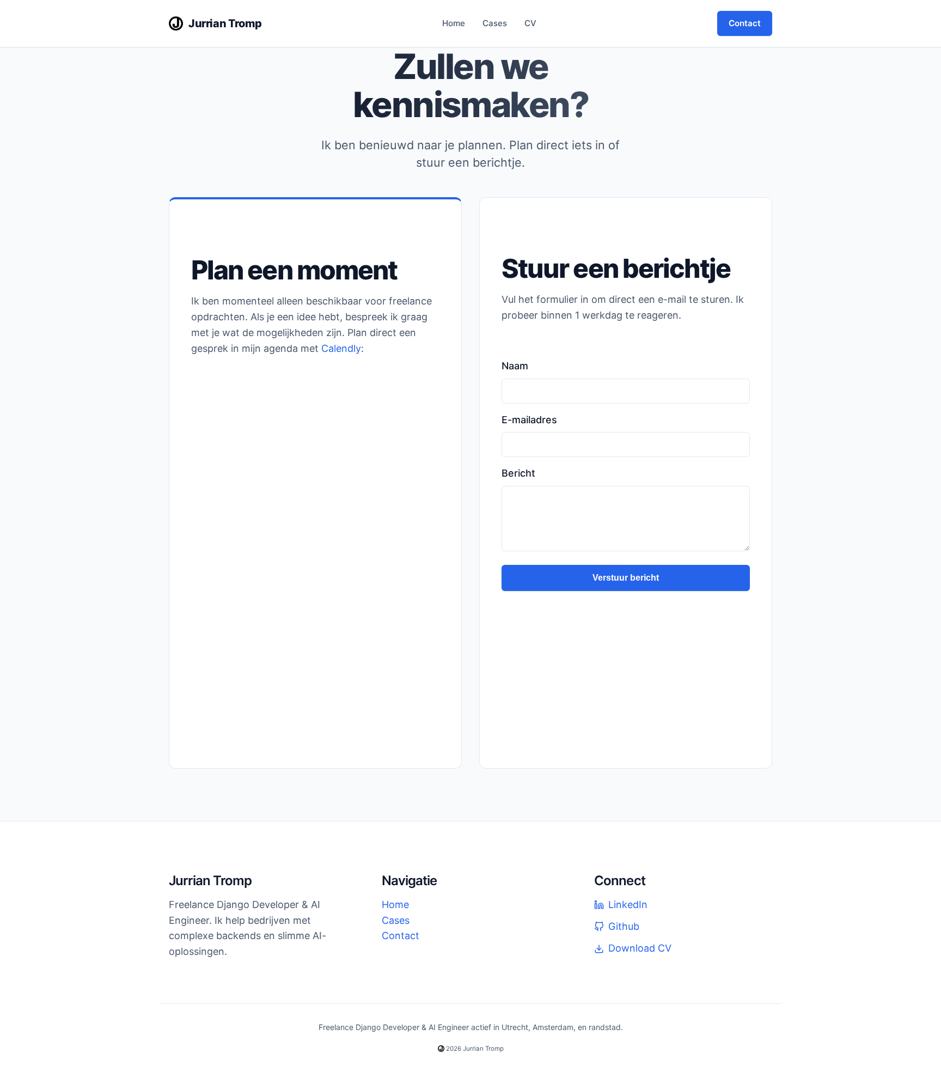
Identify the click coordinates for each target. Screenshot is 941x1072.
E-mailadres (529, 419)
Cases (494, 23)
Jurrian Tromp (225, 23)
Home (453, 23)
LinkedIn (627, 904)
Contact (745, 23)
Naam (515, 365)
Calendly (341, 348)
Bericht (518, 473)
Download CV (639, 948)
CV (530, 23)
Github (623, 926)
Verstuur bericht (625, 577)
